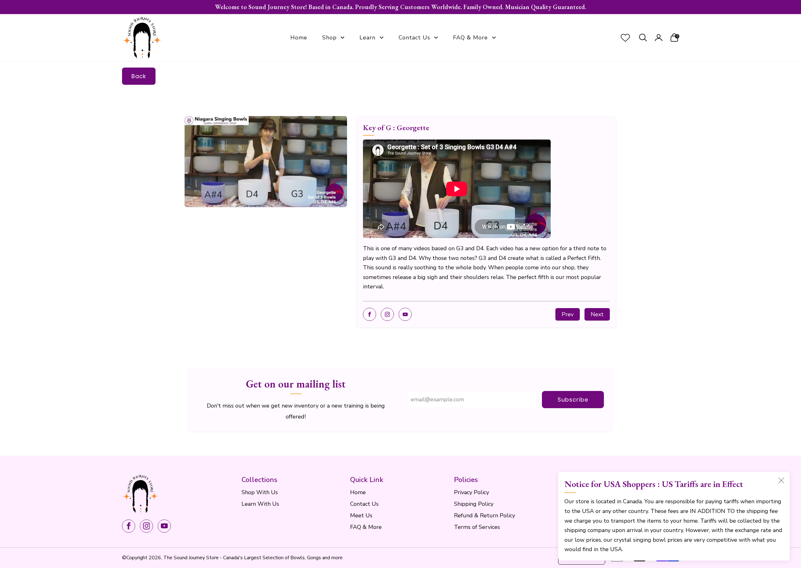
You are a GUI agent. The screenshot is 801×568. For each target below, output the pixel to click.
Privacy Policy (471, 492)
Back (138, 76)
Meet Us (361, 515)
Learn (367, 37)
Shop (329, 37)
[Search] (643, 37)
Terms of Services (477, 527)
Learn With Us (260, 504)
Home (298, 37)
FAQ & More (470, 37)
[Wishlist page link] (625, 37)
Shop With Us (260, 492)
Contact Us (414, 37)
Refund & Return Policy (484, 515)
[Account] (658, 37)
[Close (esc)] (781, 480)
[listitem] (400, 7)
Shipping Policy (473, 504)
